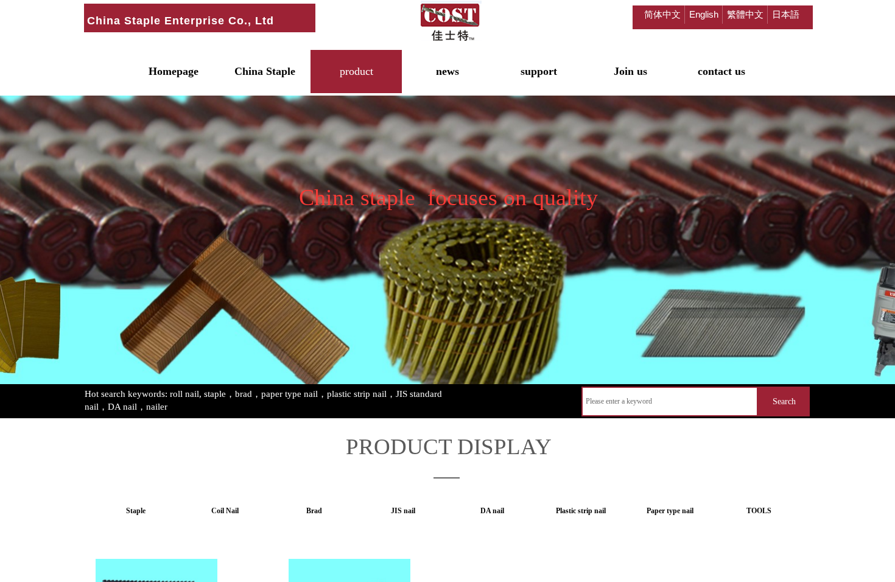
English (703, 14)
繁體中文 (745, 14)
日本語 (785, 14)
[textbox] (669, 401)
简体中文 (662, 14)
